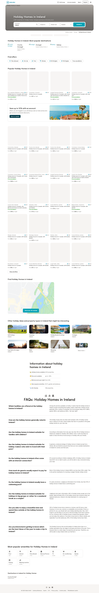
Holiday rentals (68, 32)
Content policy (62, 590)
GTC (49, 590)
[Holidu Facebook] (52, 587)
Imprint (44, 590)
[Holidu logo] (14, 2)
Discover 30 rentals (31, 310)
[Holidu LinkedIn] (49, 587)
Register (85, 2)
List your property (71, 2)
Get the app (62, 2)
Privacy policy (54, 590)
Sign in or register (15, 116)
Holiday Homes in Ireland (85, 32)
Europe (75, 32)
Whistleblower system (73, 590)
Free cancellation (77, 61)
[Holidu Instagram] (46, 587)
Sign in (79, 2)
